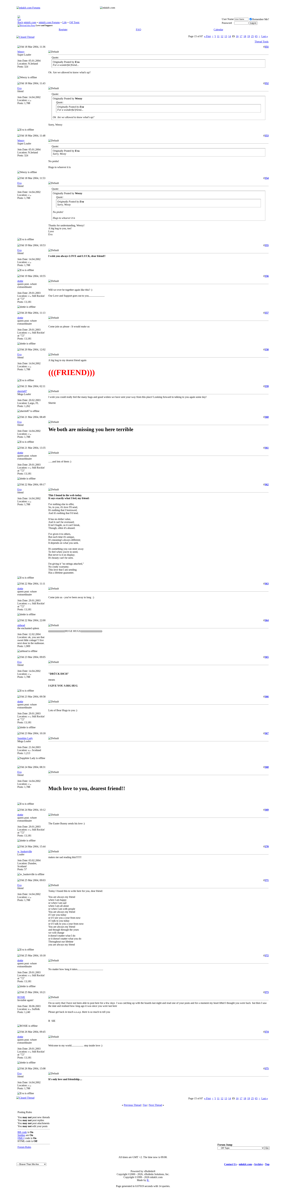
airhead (21, 625)
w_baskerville (24, 851)
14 (229, 36)
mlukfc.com (30, 22)
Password (227, 23)
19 (248, 36)
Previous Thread (132, 1105)
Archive (258, 1164)
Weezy (20, 51)
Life (64, 22)
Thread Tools (261, 41)
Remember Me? (260, 19)
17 (241, 36)
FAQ (138, 29)
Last (264, 36)
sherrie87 (22, 391)
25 (252, 36)
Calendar (218, 29)
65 (256, 36)
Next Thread (155, 1105)
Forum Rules (24, 1147)
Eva (19, 88)
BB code (22, 1132)
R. (148, 1180)
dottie (20, 281)
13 (225, 36)
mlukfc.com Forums (49, 22)
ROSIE (21, 997)
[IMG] (21, 1138)
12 (222, 36)
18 (244, 36)
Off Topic (74, 22)
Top (145, 1105)
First (207, 36)
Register (63, 29)
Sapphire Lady (25, 738)
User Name (228, 19)
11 (218, 36)
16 (237, 36)
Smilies (21, 1135)
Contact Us (230, 1164)
